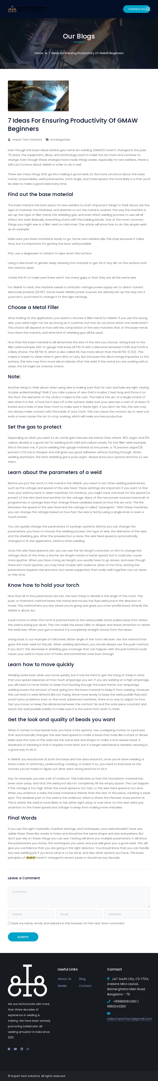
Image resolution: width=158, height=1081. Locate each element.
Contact (85, 986)
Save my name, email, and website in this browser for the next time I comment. (68, 923)
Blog (82, 979)
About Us (64, 979)
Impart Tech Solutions (27, 140)
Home (39, 53)
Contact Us (136, 9)
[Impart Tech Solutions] (27, 9)
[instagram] (28, 1049)
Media (62, 986)
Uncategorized (60, 140)
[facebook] (9, 1049)
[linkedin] (22, 1049)
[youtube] (15, 1049)
